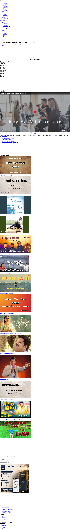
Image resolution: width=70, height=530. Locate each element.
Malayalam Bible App (6, 24)
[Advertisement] (35, 53)
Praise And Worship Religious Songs (4, 135)
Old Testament (3, 516)
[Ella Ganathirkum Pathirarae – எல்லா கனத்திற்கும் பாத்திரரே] (15, 438)
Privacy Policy (3, 527)
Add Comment (2, 455)
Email (1, 447)
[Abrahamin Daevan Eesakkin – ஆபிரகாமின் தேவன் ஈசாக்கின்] (15, 213)
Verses (2, 36)
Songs (2, 32)
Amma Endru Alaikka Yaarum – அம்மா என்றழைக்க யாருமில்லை (10, 140)
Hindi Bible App (5, 23)
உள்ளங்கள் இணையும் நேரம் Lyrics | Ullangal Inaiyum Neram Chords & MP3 (10, 333)
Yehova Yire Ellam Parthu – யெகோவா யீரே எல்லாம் (7, 313)
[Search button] (8, 462)
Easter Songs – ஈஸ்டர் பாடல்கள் (6, 508)
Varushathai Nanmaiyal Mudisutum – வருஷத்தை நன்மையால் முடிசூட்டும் (10, 419)
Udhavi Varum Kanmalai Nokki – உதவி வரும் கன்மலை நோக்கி (10, 142)
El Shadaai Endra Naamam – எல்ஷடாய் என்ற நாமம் (7, 353)
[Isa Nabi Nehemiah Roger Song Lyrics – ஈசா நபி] (15, 291)
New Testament (4, 517)
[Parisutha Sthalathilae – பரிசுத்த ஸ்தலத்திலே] (14, 232)
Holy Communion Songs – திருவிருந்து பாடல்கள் (8, 510)
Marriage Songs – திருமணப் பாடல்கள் (7, 511)
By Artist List (5, 34)
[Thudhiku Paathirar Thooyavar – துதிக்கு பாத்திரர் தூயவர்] (15, 252)
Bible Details (5, 28)
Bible (2, 27)
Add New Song (4, 525)
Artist (4, 31)
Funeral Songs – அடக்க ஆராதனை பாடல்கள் (7, 509)
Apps (2, 22)
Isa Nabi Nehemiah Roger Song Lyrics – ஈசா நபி (6, 293)
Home (2, 21)
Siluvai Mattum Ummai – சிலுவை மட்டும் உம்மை (8, 138)
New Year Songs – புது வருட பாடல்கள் (7, 512)
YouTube (35, 133)
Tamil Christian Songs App (6, 26)
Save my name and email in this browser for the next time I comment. (10, 456)
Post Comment (2, 459)
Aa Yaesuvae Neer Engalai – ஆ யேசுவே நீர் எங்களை (7, 399)
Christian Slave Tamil (3, 20)
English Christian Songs (7, 46)
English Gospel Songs (53, 135)
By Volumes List (5, 35)
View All (4, 33)
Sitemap (3, 528)
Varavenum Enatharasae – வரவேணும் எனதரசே (6, 273)
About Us (3, 526)
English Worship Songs (5, 136)
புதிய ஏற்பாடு (3, 519)
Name (1, 446)
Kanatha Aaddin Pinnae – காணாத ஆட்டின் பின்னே (8, 141)
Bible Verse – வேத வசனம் (5, 507)
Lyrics (3, 46)
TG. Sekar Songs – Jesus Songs (4, 379)
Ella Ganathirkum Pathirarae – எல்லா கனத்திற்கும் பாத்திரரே (8, 439)
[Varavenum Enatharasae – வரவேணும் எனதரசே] (14, 271)
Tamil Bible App (5, 25)
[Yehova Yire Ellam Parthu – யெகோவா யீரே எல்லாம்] (15, 311)
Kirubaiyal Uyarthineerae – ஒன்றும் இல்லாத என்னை (8, 139)
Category (3, 30)
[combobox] (3, 462)
